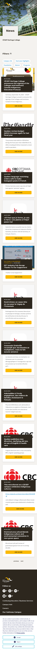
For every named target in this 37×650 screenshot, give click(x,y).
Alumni (17, 65)
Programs (26, 65)
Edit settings (18, 646)
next (22, 561)
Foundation (7, 65)
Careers (6, 608)
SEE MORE (18, 106)
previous (16, 561)
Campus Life (8, 61)
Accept (18, 637)
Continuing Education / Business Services (18, 601)
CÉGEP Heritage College (11, 40)
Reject (18, 642)
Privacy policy (21, 633)
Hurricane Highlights (22, 61)
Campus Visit (7, 604)
